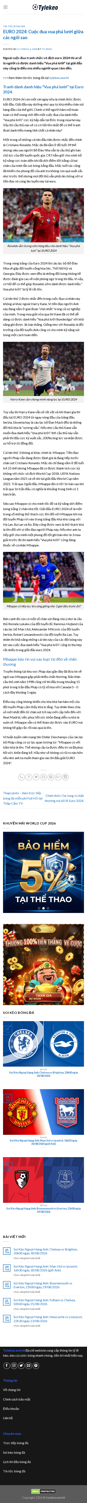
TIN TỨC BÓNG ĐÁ (14, 26)
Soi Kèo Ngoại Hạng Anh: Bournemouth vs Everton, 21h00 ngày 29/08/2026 (43, 1285)
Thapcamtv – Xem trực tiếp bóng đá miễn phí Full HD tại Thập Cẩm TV (22, 798)
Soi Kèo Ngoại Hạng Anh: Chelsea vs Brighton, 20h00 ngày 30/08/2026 (46, 1251)
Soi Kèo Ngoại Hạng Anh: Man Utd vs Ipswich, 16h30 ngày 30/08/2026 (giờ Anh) (46, 1268)
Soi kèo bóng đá (14, 1452)
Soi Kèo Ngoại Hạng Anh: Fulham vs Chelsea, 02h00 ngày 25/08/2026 (44, 1302)
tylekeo (47, 49)
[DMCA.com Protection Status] (43, 1491)
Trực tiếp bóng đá (15, 1443)
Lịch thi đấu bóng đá (17, 1462)
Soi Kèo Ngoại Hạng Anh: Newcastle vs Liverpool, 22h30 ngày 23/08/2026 (48, 1319)
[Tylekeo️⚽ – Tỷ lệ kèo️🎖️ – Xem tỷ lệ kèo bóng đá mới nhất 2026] (44, 7)
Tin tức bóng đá (14, 1471)
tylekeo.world (59, 78)
